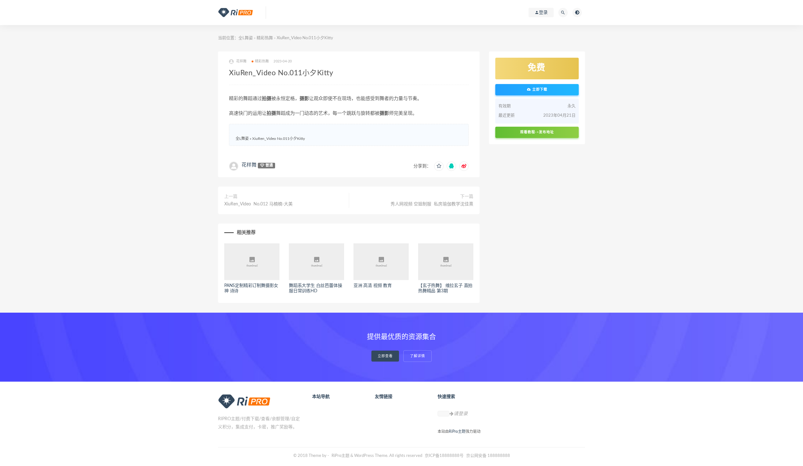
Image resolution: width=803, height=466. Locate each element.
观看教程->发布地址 (537, 132)
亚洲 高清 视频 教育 (373, 285)
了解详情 (417, 356)
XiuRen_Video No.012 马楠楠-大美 (258, 204)
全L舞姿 (245, 38)
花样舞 (249, 164)
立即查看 (385, 356)
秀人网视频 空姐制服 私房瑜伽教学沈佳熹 (432, 204)
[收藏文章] (439, 166)
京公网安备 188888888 (488, 456)
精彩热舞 (265, 38)
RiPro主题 (457, 431)
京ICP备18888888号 (445, 456)
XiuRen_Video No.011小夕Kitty (278, 138)
